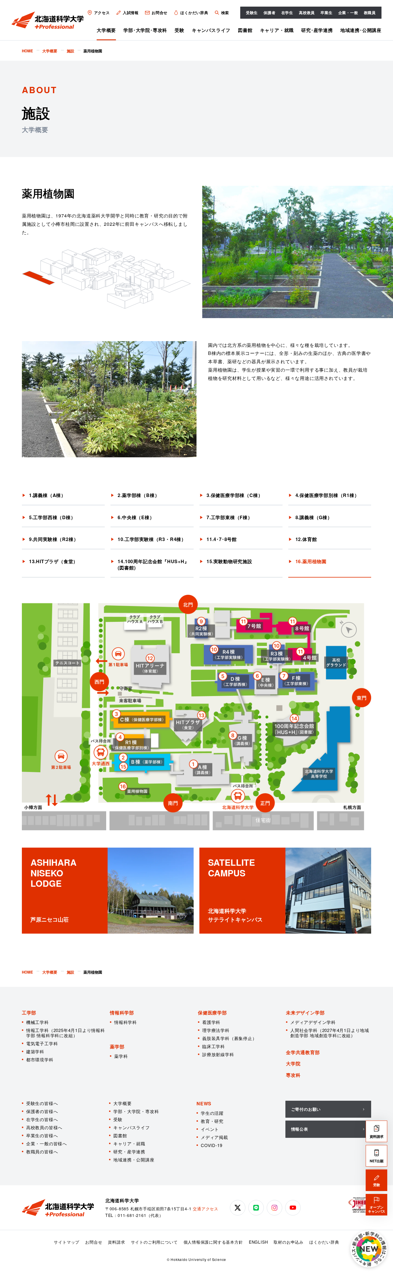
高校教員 (307, 12)
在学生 (287, 12)
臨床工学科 (213, 1046)
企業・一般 (348, 12)
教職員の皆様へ (42, 1151)
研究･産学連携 (317, 30)
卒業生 (326, 12)
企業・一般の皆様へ (46, 1143)
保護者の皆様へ (42, 1111)
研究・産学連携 (129, 1151)
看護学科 (211, 1022)
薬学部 (117, 1046)
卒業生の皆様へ (42, 1135)
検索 (225, 12)
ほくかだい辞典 (194, 12)
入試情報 (131, 12)
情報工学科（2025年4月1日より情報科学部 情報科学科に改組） (65, 1032)
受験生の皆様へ (42, 1103)
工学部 (29, 1012)
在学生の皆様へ (42, 1119)
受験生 (252, 12)
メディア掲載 (214, 1137)
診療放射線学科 (218, 1054)
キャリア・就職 (277, 30)
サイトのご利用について (154, 1242)
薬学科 (121, 1056)
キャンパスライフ (211, 30)
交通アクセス (205, 1208)
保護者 (269, 12)
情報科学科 (125, 1022)
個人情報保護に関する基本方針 (213, 1242)
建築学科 (35, 1051)
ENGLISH (258, 1242)
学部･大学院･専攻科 (145, 30)
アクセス (102, 12)
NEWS (204, 1103)
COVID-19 (211, 1145)
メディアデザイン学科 (313, 1022)
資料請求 (116, 1242)
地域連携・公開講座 (133, 1160)
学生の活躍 (212, 1113)
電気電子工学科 (42, 1043)
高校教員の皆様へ (44, 1127)
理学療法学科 (216, 1030)
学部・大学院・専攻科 (136, 1111)
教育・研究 (212, 1121)
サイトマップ (66, 1242)
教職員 (370, 12)
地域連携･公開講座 (360, 30)
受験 (179, 30)
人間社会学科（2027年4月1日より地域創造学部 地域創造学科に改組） (329, 1032)
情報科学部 (122, 1012)
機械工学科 (37, 1022)
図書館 (245, 30)
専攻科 (293, 1075)
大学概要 (106, 30)
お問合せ (159, 12)
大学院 (293, 1063)
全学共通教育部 (303, 1052)
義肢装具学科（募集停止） (229, 1038)
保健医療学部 (212, 1012)
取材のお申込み (289, 1242)
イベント (210, 1129)
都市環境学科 (40, 1059)
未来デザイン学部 (305, 1012)
